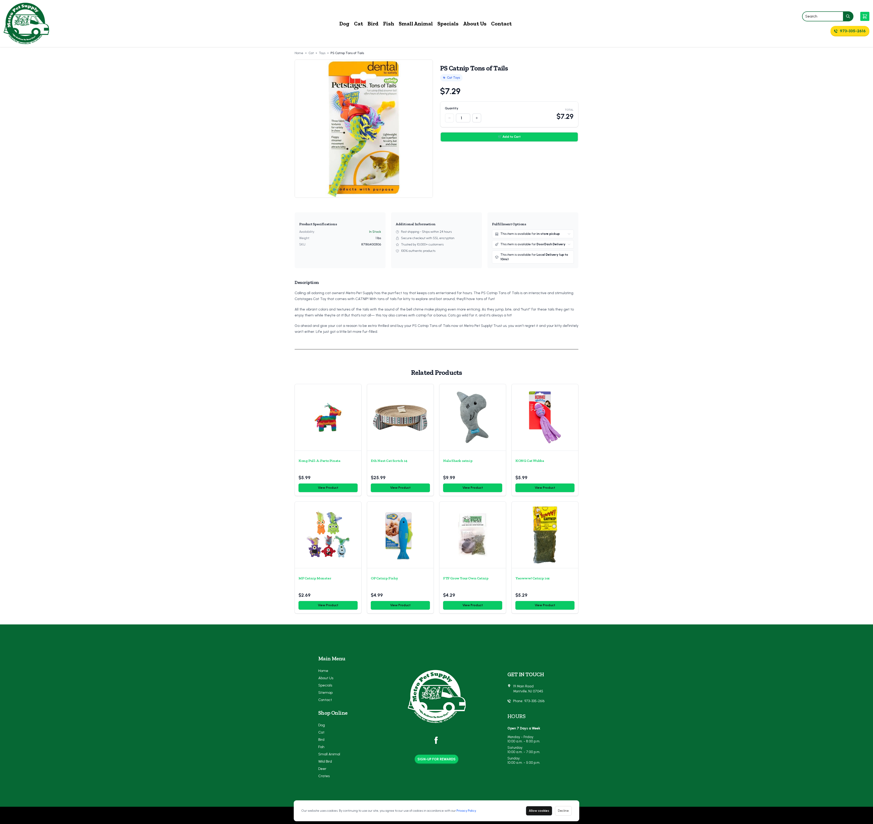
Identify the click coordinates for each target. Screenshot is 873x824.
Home (299, 53)
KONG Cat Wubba (529, 460)
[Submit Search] (848, 16)
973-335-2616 (534, 701)
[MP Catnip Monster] (328, 535)
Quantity (451, 108)
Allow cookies (539, 811)
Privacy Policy (466, 811)
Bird (373, 23)
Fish (388, 23)
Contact (501, 23)
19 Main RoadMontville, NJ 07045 (528, 689)
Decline (563, 811)
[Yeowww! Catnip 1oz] (545, 535)
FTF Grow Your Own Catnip (465, 578)
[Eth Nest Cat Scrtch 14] (400, 417)
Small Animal (416, 23)
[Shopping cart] (864, 16)
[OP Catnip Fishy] (400, 535)
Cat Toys (453, 78)
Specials (448, 23)
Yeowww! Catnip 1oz (532, 578)
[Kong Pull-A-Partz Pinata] (328, 417)
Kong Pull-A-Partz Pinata (319, 460)
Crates (324, 776)
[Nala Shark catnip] (472, 417)
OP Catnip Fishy (384, 578)
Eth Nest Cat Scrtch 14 (389, 460)
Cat (358, 23)
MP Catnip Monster (315, 578)
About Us (475, 23)
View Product (328, 488)
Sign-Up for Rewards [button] (436, 759)
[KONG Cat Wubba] (545, 417)
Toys (322, 53)
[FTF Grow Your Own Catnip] (472, 535)
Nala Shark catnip (457, 460)
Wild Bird (325, 761)
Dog (344, 23)
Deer (322, 768)
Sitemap (325, 692)
